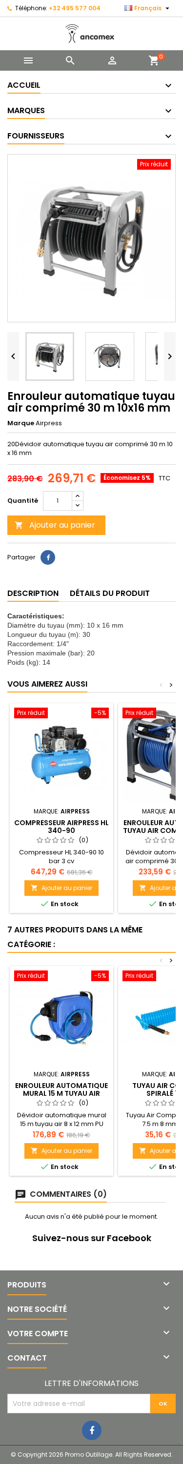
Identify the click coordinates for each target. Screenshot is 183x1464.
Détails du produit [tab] (110, 593)
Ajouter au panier (55, 525)
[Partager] (48, 557)
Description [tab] (33, 593)
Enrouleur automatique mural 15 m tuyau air (61, 1089)
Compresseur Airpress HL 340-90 (61, 826)
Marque (20, 423)
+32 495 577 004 (75, 8)
